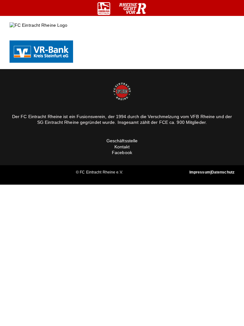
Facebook (122, 152)
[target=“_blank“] (103, 9)
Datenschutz (222, 172)
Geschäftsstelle (122, 140)
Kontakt (122, 146)
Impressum (199, 172)
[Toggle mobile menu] (231, 30)
